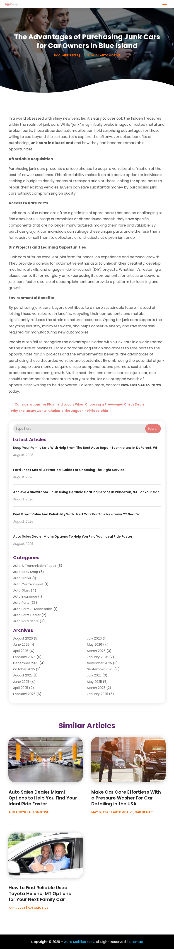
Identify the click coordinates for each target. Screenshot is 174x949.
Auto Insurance (25, 596)
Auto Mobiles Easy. (79, 941)
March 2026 (96, 651)
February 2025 (24, 694)
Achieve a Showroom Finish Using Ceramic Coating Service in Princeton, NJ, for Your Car (86, 492)
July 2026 (94, 638)
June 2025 (21, 681)
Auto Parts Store (26, 621)
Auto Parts (21, 602)
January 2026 (97, 657)
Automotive (110, 55)
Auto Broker (22, 578)
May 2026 (94, 644)
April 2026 (20, 651)
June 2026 (21, 644)
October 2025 (24, 669)
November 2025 (99, 663)
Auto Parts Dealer (27, 615)
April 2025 (20, 688)
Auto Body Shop (25, 572)
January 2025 (97, 694)
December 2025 (26, 663)
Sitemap (136, 941)
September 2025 (100, 669)
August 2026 (23, 638)
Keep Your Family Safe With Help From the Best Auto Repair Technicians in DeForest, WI (85, 447)
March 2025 (96, 688)
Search (153, 428)
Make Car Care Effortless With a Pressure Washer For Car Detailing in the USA (126, 798)
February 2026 (24, 657)
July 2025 (94, 675)
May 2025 (94, 681)
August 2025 (23, 675)
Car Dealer (144, 812)
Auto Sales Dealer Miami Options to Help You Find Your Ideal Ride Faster (72, 536)
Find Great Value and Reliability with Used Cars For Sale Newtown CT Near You (78, 514)
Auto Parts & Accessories (33, 609)
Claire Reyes (68, 55)
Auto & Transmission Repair (34, 565)
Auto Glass (21, 590)
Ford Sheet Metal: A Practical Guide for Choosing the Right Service (68, 470)
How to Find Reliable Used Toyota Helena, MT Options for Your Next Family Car (40, 893)
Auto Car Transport (28, 584)
